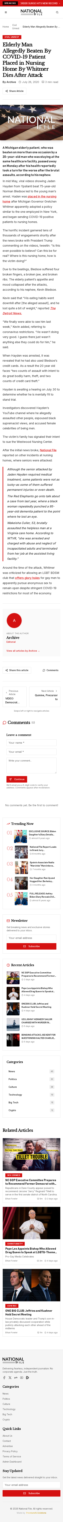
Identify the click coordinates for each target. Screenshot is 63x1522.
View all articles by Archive (23, 650)
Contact (7, 1441)
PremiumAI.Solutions (36, 1513)
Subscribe (34, 946)
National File (48, 450)
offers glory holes (27, 578)
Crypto (6, 1419)
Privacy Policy (10, 1451)
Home (6, 26)
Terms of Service (12, 1456)
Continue (19, 779)
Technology (9, 1409)
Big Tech (7, 1414)
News (6, 1393)
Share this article (18, 670)
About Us (7, 1435)
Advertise (8, 1446)
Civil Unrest (15, 27)
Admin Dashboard (12, 1461)
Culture (6, 1404)
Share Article (16, 91)
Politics (6, 1398)
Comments (52, 670)
